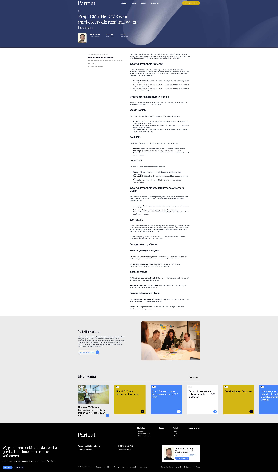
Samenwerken (154, 3)
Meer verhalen (193, 377)
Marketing (124, 3)
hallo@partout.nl (124, 449)
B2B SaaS (141, 431)
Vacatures (177, 436)
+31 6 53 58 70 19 (191, 455)
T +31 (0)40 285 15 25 (125, 446)
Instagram (187, 467)
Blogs (175, 431)
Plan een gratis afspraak (191, 3)
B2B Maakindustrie (143, 433)
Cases (134, 3)
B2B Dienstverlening (144, 436)
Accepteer (7, 468)
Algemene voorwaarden (129, 467)
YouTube (197, 467)
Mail (176, 455)
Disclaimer (107, 467)
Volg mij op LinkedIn (182, 458)
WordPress (133, 116)
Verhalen (143, 3)
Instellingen (19, 468)
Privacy (116, 467)
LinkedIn (178, 467)
